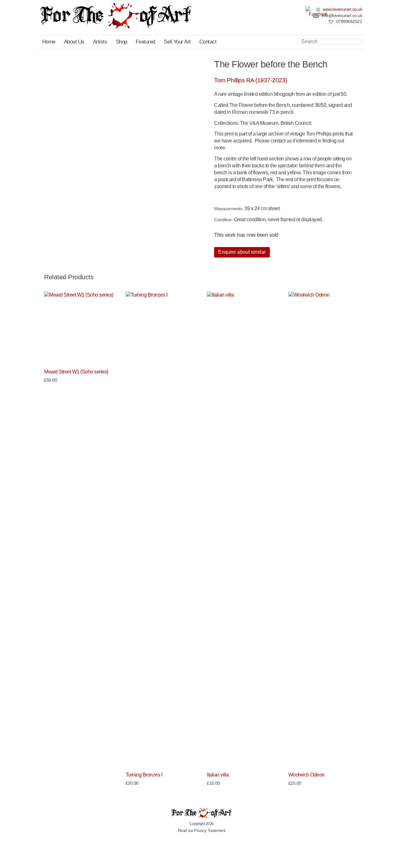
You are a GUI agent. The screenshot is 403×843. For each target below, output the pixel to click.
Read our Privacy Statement (201, 830)
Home (48, 42)
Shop (121, 42)
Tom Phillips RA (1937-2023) (250, 80)
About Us (74, 42)
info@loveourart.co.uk (341, 15)
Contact (208, 42)
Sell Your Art (177, 42)
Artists (100, 42)
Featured (145, 42)
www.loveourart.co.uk (342, 9)
